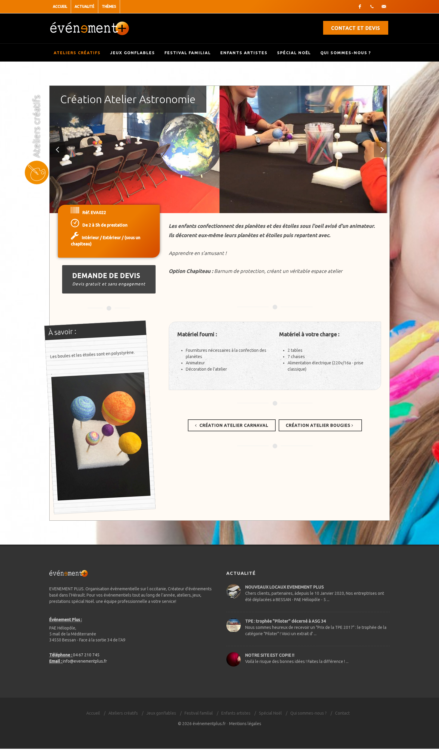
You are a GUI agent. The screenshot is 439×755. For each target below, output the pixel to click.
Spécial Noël (294, 53)
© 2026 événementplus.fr (202, 723)
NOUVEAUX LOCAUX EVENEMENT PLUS (284, 587)
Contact (342, 713)
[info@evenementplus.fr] (384, 6)
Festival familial (188, 53)
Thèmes (109, 6)
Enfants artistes (244, 53)
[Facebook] (360, 6)
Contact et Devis (355, 28)
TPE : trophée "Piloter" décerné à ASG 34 (285, 621)
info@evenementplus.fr (85, 661)
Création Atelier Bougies (318, 425)
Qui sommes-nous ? (345, 53)
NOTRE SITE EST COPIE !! (269, 655)
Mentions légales (245, 723)
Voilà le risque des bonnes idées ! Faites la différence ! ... (297, 661)
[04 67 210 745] (372, 6)
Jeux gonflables (132, 53)
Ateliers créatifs (77, 53)
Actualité (84, 6)
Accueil (60, 6)
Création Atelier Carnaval (233, 425)
